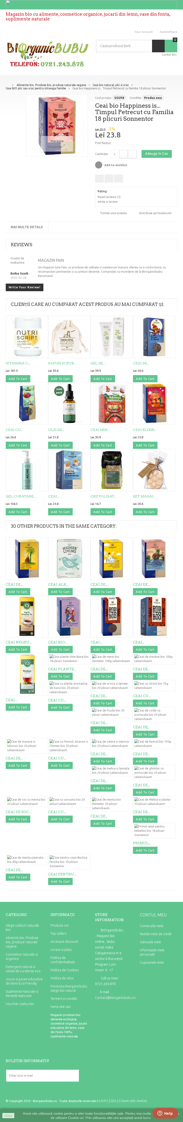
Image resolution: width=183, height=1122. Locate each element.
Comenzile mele (151, 926)
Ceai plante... (62, 669)
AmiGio (142, 1101)
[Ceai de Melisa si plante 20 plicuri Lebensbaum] (154, 801)
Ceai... (53, 496)
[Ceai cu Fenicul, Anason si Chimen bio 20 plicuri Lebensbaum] (69, 746)
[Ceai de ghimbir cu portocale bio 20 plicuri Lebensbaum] (154, 772)
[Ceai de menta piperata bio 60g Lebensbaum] (27, 859)
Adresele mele (150, 942)
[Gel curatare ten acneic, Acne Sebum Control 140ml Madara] (27, 470)
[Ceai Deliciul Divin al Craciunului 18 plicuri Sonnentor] (69, 470)
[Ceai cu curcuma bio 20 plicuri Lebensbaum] (69, 801)
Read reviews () (109, 196)
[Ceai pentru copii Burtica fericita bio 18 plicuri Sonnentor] (69, 862)
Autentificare (168, 31)
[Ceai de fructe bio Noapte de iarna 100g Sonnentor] (154, 337)
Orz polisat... (103, 496)
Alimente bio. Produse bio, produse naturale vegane (22, 942)
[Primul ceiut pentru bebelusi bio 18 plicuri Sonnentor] (154, 830)
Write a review (108, 201)
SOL (114, 1101)
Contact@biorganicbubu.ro (115, 998)
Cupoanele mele (152, 962)
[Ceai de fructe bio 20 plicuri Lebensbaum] (112, 712)
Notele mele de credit (156, 934)
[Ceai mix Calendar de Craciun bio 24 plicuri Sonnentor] (112, 403)
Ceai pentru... (62, 874)
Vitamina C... (18, 363)
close (8, 1115)
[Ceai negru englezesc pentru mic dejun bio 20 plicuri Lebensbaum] (27, 616)
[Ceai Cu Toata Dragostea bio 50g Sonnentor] (27, 403)
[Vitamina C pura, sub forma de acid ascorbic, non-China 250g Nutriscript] (27, 337)
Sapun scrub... (62, 363)
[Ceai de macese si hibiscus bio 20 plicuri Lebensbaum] (27, 746)
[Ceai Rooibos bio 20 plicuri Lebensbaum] (27, 674)
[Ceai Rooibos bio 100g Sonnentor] (112, 616)
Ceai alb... (58, 584)
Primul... (142, 843)
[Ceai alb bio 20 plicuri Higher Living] (69, 558)
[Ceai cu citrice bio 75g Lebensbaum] (154, 685)
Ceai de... (141, 363)
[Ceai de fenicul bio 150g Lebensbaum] (154, 743)
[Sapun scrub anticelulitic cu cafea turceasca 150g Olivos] (69, 337)
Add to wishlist (115, 165)
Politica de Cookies (65, 970)
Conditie (135, 97)
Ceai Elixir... (145, 430)
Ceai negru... (19, 642)
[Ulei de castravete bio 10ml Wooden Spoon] (69, 403)
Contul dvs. (169, 54)
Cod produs (103, 97)
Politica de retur (62, 978)
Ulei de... (56, 430)
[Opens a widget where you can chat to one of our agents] (165, 1114)
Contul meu (153, 914)
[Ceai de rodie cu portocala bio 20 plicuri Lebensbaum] (154, 714)
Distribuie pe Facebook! (155, 213)
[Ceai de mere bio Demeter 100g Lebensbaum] (112, 658)
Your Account (143, 31)
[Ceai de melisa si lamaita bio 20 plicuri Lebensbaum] (112, 770)
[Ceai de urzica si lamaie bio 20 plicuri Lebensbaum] (112, 685)
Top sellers (58, 933)
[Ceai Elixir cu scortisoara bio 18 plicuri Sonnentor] (154, 403)
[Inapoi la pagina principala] (7, 84)
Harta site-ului (61, 1007)
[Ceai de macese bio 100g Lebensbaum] (154, 658)
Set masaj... (144, 496)
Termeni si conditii (64, 999)
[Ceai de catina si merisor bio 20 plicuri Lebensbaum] (112, 743)
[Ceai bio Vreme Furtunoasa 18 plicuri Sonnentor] (69, 616)
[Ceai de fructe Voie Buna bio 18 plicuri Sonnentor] (27, 558)
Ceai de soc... (18, 812)
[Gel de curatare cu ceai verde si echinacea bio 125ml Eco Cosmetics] (112, 337)
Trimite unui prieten (113, 213)
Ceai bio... (57, 642)
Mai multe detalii (27, 227)
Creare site (127, 1101)
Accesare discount (64, 941)
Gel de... (98, 363)
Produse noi (60, 925)
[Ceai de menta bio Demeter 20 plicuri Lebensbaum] (112, 804)
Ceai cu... (57, 700)
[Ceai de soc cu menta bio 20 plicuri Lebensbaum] (27, 801)
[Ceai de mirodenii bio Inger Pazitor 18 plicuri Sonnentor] (112, 558)
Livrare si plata (61, 950)
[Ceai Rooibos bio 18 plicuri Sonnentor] (154, 616)
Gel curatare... (21, 496)
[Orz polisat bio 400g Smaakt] (112, 470)
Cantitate (101, 153)
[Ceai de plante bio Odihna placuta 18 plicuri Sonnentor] (154, 558)
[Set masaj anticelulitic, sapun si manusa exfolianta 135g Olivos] (154, 470)
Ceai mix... (100, 430)
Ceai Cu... (14, 430)
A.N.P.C (103, 1101)
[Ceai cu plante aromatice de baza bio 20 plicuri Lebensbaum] (69, 688)
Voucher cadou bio (20, 1004)
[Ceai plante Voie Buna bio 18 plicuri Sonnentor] (69, 658)
